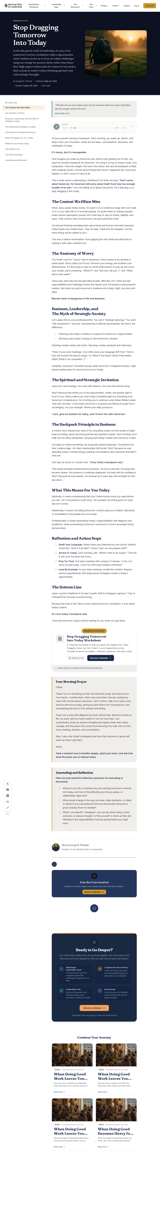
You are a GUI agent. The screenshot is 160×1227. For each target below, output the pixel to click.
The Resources (75, 5)
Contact (127, 6)
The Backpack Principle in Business (20, 132)
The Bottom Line (12, 149)
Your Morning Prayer (14, 155)
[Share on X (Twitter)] (7, 783)
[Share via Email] (7, 801)
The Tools (91, 5)
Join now (150, 6)
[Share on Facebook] (7, 789)
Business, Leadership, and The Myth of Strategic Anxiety (22, 120)
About (115, 6)
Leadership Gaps (56, 5)
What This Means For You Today (19, 138)
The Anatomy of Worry (14, 113)
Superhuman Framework (34, 5)
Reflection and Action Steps (17, 143)
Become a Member (99, 658)
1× (132, 127)
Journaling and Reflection (16, 160)
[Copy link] (7, 807)
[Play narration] (57, 127)
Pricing (103, 6)
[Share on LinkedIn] (7, 795)
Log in (136, 6)
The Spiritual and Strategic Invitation (20, 127)
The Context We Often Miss (17, 107)
